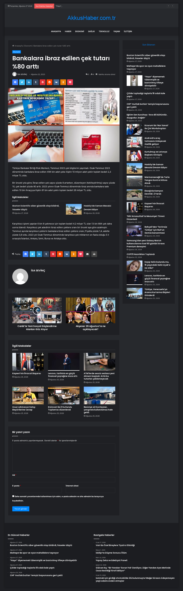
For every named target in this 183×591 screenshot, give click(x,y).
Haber (68, 31)
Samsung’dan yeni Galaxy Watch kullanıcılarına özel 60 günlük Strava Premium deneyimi (146, 243)
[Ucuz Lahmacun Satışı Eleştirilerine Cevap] (28, 395)
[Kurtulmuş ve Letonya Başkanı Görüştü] (134, 155)
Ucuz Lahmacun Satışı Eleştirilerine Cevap (23, 408)
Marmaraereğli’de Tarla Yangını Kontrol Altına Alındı (157, 180)
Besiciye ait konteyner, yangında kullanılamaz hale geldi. (98, 410)
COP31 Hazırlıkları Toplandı (141, 254)
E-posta (16, 486)
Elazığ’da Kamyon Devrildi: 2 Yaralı (154, 192)
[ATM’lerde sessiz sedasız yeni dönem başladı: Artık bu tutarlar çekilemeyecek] (99, 362)
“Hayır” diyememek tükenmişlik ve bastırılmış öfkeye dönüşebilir (84, 6)
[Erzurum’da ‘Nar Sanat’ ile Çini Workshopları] (134, 129)
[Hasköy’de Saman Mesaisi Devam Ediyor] (74, 209)
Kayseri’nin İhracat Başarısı (26, 373)
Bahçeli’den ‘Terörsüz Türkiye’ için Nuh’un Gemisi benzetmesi (156, 229)
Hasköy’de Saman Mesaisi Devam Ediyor (156, 166)
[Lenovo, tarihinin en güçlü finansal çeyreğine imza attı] (63, 362)
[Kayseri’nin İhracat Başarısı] (28, 362)
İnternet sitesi (72, 486)
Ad (14, 475)
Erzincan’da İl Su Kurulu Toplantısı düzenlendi (60, 408)
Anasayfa (56, 31)
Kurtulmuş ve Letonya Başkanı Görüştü (156, 153)
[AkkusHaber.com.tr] (91, 17)
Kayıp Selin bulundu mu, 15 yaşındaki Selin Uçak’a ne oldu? (157, 265)
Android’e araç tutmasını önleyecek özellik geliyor (155, 141)
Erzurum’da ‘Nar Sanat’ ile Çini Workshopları (157, 127)
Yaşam (116, 31)
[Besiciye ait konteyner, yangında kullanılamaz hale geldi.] (99, 395)
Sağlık (91, 31)
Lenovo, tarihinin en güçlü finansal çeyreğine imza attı (62, 375)
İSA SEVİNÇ (22, 74)
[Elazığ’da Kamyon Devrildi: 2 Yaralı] (134, 194)
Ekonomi (79, 31)
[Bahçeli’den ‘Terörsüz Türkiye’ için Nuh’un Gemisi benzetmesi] (134, 230)
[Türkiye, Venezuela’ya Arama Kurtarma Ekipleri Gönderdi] (134, 293)
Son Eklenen (148, 44)
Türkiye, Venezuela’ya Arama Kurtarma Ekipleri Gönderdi (157, 292)
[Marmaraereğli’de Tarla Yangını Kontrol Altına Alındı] (134, 181)
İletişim (128, 31)
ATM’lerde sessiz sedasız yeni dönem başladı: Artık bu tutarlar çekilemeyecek (99, 376)
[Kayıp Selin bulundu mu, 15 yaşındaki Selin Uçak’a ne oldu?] (134, 266)
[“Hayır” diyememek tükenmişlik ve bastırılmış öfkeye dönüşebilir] (134, 80)
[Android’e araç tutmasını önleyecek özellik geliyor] (134, 142)
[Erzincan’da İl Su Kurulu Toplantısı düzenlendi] (63, 395)
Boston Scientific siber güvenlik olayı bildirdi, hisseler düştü (146, 57)
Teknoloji (104, 31)
